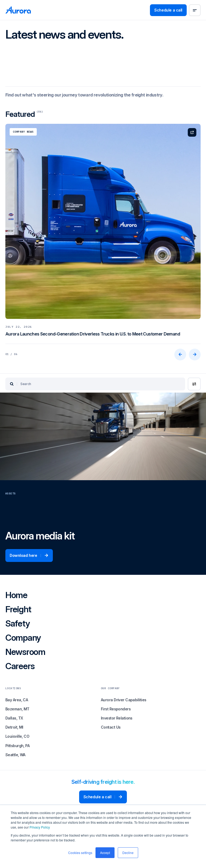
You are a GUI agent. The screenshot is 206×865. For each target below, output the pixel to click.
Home (16, 595)
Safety (17, 624)
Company (23, 638)
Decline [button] (128, 852)
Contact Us (110, 727)
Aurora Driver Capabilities (123, 700)
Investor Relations (117, 718)
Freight (18, 609)
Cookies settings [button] (80, 852)
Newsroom (25, 652)
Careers (20, 666)
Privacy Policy (40, 827)
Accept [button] (105, 852)
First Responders (116, 709)
